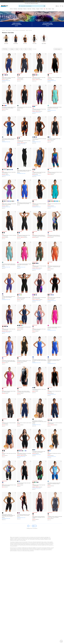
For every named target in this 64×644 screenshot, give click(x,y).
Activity (11, 8)
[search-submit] (19, 6)
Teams (53, 8)
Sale (44, 8)
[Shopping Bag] (62, 6)
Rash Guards (20, 8)
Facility (41, 8)
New (47, 8)
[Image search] (44, 6)
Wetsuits (25, 8)
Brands (49, 8)
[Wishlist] (60, 6)
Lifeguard (37, 8)
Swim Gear (29, 8)
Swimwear (15, 8)
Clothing (33, 8)
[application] (61, 641)
